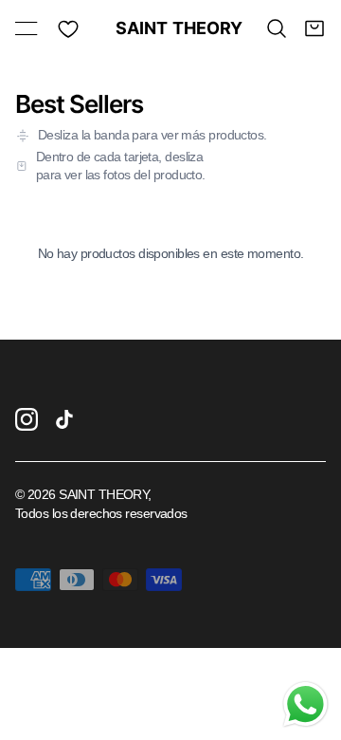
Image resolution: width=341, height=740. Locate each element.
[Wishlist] (68, 28)
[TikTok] (64, 419)
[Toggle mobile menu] (26, 28)
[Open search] (276, 28)
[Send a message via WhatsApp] (305, 704)
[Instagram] (26, 419)
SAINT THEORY (171, 28)
